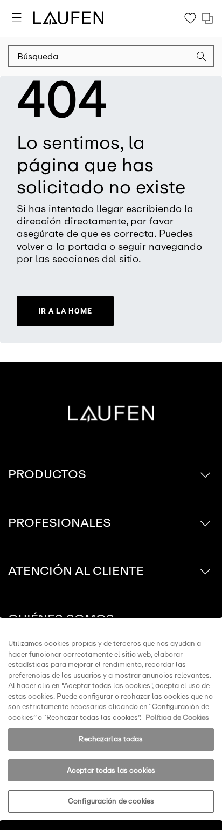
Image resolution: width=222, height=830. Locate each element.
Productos (47, 474)
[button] (201, 57)
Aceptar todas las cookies (111, 770)
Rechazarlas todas (111, 739)
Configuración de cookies (111, 801)
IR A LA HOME (65, 311)
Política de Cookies (177, 717)
